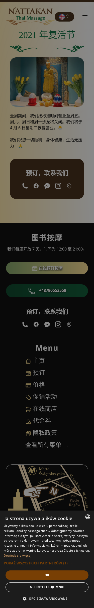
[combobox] (87, 516)
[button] (47, 563)
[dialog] (47, 559)
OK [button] (47, 575)
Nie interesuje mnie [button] (47, 587)
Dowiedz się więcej (17, 555)
